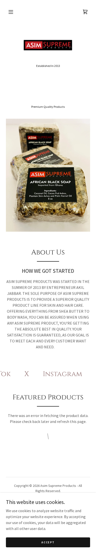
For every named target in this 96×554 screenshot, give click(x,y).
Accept (47, 542)
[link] (48, 45)
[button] (11, 12)
